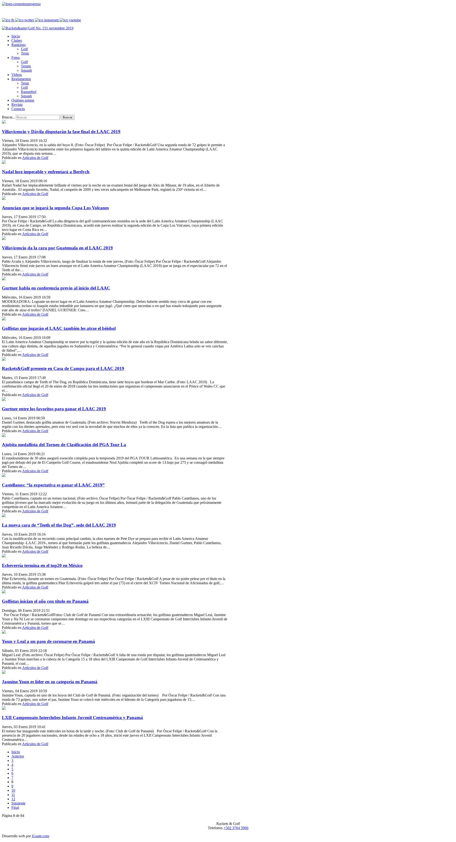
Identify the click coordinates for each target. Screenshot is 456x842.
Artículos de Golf (35, 158)
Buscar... (8, 117)
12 (13, 799)
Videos (16, 75)
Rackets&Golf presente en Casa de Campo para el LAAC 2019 (63, 368)
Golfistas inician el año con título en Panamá (45, 601)
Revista (17, 105)
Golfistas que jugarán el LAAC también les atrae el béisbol (59, 328)
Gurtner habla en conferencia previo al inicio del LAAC (56, 287)
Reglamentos (21, 79)
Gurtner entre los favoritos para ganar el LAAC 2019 (54, 408)
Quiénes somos (22, 100)
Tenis (25, 53)
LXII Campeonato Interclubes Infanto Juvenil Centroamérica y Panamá (72, 717)
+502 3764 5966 (235, 828)
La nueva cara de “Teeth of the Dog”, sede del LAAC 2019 (59, 525)
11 (13, 795)
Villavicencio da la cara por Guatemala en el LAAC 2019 (57, 247)
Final (15, 807)
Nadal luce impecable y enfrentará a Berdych (46, 171)
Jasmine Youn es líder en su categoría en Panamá (49, 681)
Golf (24, 49)
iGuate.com (40, 836)
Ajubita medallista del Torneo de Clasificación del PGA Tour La (64, 444)
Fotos (15, 58)
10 (13, 790)
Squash (26, 70)
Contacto (18, 109)
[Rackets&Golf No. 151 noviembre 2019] (37, 28)
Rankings (18, 45)
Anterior (17, 756)
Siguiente (18, 803)
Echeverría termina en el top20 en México (42, 565)
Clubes (16, 40)
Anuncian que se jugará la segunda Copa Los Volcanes (55, 207)
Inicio (15, 36)
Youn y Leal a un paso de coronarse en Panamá (48, 641)
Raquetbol (28, 92)
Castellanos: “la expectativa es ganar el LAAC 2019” (53, 484)
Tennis (26, 66)
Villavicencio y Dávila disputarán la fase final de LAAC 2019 (61, 131)
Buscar (67, 117)
